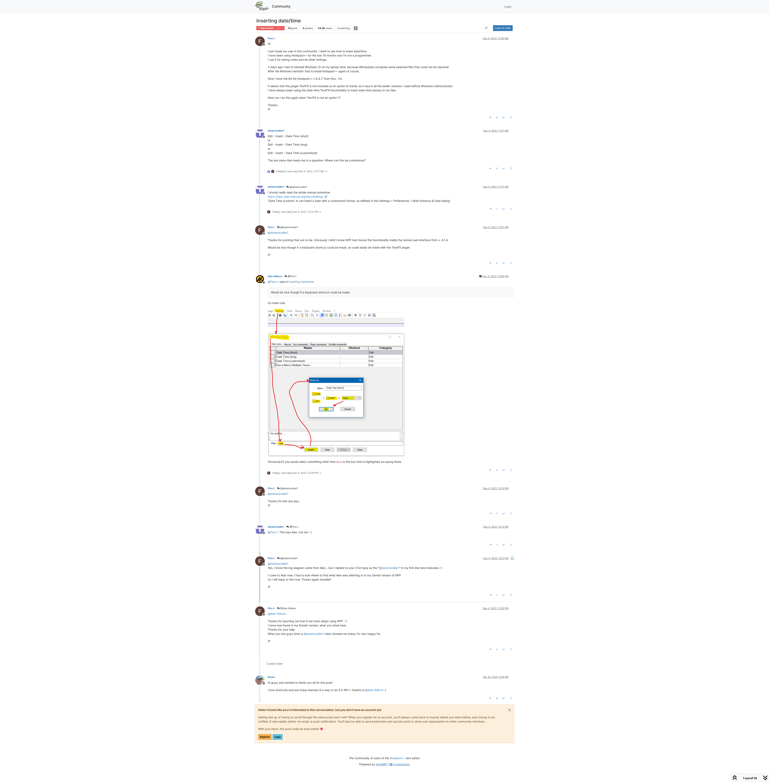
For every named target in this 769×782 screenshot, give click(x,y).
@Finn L (292, 276)
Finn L (271, 38)
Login (277, 736)
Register (265, 736)
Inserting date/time (301, 281)
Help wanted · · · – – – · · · (272, 28)
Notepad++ (397, 758)
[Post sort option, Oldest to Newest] (486, 28)
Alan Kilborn (275, 276)
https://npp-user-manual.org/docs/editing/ (295, 196)
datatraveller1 (276, 130)
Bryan (271, 676)
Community (281, 6)
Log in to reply (503, 27)
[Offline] (261, 41)
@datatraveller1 (298, 186)
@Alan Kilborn (288, 608)
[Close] (509, 710)
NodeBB (381, 764)
